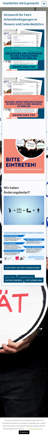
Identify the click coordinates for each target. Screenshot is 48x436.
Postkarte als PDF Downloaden (22, 268)
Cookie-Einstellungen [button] (35, 429)
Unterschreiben (13, 280)
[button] (44, 4)
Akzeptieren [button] (24, 432)
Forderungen (26, 277)
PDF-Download (34, 280)
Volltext (10, 277)
